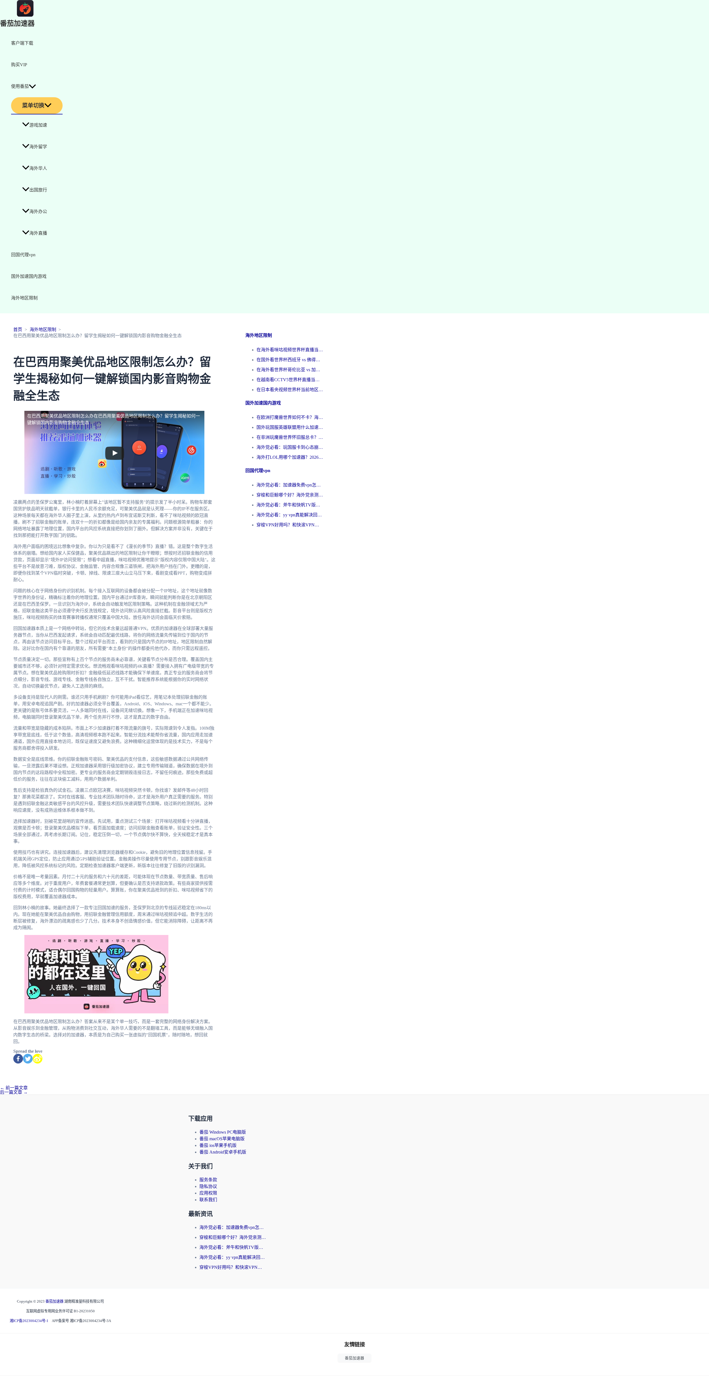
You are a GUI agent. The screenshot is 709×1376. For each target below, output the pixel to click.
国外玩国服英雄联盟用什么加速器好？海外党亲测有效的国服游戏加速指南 (289, 427)
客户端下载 (22, 43)
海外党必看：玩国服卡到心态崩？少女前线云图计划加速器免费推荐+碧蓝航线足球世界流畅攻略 (289, 447)
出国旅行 (38, 190)
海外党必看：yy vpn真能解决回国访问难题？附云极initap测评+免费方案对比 (289, 515)
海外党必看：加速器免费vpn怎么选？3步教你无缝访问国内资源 (289, 485)
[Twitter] (28, 1059)
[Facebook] (18, 1059)
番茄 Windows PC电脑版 (222, 1132)
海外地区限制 (24, 298)
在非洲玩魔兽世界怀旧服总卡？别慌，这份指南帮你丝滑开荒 (289, 437)
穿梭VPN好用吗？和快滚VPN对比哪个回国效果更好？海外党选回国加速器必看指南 (289, 524)
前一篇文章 (14, 1087)
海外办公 (38, 211)
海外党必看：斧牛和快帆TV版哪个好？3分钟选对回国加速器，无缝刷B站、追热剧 (289, 505)
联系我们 (208, 1199)
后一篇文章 (14, 1092)
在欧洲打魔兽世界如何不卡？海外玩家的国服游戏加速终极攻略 (289, 417)
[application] (32, 86)
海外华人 (38, 168)
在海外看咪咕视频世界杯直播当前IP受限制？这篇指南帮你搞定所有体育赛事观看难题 (289, 349)
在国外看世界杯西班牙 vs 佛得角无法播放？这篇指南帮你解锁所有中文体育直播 (289, 359)
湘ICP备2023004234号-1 (29, 1321)
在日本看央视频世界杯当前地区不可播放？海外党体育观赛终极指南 (289, 389)
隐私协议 (208, 1186)
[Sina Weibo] (37, 1059)
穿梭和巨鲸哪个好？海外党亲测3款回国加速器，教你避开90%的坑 (289, 495)
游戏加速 (38, 125)
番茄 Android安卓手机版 (222, 1152)
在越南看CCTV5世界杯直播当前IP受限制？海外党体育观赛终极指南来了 (289, 379)
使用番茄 (20, 86)
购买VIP (19, 64)
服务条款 (208, 1179)
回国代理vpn (23, 254)
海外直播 (38, 233)
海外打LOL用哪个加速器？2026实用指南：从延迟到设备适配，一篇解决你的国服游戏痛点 (289, 457)
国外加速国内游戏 (29, 276)
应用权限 (208, 1193)
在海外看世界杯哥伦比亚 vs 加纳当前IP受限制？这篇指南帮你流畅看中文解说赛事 (289, 369)
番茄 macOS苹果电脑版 (222, 1138)
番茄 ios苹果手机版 (218, 1145)
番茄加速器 (17, 23)
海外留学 (38, 146)
